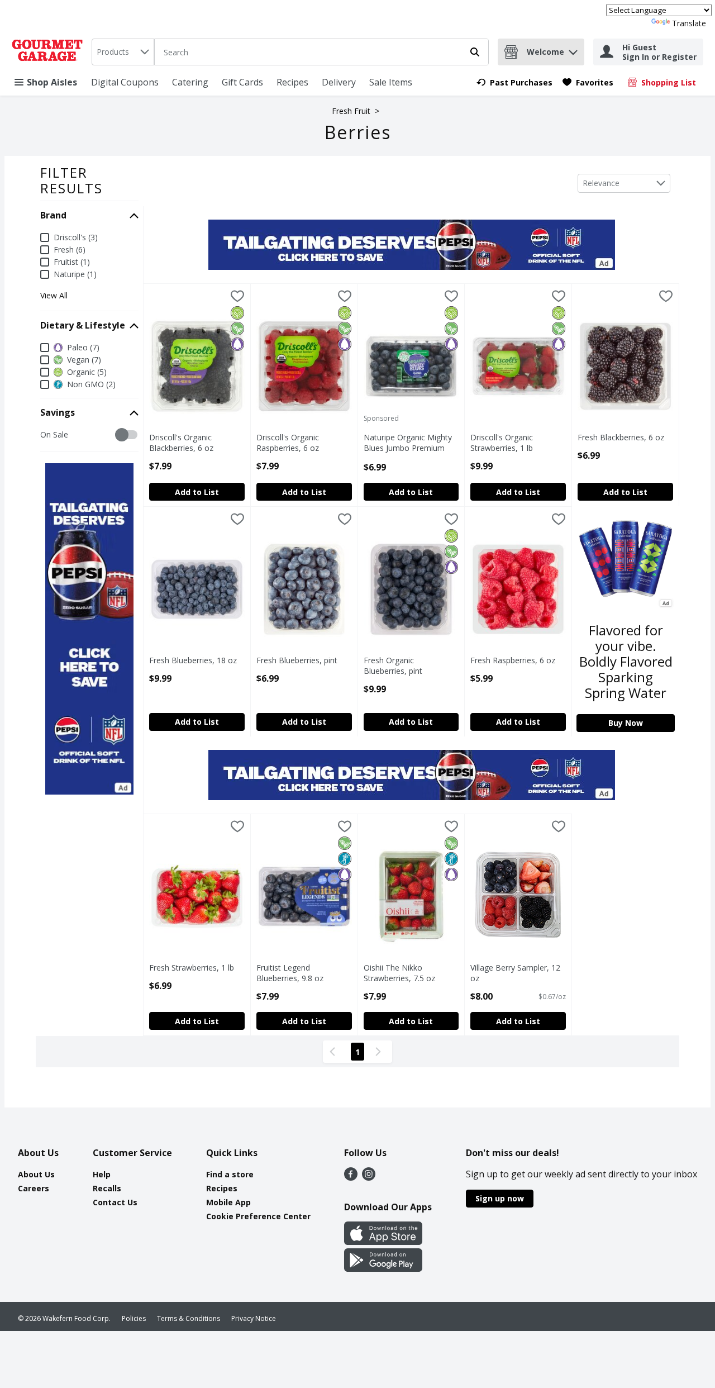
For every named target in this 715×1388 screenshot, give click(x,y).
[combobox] (123, 52)
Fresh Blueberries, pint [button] (303, 660)
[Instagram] (368, 1177)
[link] (514, 82)
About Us (36, 1174)
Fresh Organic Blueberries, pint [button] (410, 665)
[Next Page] (380, 1052)
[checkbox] (46, 435)
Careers (33, 1188)
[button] (573, 49)
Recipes (292, 82)
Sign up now (499, 1198)
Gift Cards (242, 82)
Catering (190, 82)
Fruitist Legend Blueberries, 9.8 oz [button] (303, 972)
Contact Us (115, 1202)
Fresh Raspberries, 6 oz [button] (517, 660)
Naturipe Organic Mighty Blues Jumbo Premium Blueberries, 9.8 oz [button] (410, 443)
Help (102, 1174)
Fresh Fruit (351, 111)
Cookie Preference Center (258, 1216)
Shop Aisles (52, 82)
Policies (134, 1318)
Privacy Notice (253, 1318)
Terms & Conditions (188, 1318)
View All (54, 295)
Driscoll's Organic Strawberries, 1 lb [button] (517, 442)
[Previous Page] (334, 1052)
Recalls (107, 1188)
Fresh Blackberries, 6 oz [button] (624, 437)
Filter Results (71, 180)
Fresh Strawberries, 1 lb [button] (196, 967)
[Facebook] (351, 1177)
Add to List (197, 492)
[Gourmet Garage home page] (49, 52)
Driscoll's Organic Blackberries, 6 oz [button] (196, 442)
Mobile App (228, 1202)
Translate (689, 23)
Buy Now (625, 722)
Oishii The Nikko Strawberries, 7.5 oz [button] (410, 972)
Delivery (339, 82)
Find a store (230, 1174)
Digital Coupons (125, 82)
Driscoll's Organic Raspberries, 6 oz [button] (303, 442)
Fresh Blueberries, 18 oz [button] (196, 660)
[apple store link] (383, 1241)
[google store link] (383, 1268)
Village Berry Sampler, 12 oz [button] (517, 972)
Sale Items (390, 82)
